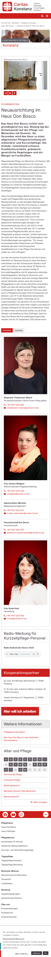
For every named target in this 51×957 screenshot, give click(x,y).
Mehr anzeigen (40, 802)
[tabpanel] (25, 40)
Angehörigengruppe (10, 894)
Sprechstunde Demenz (11, 898)
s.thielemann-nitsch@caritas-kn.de (23, 408)
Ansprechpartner (9, 917)
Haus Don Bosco (7, 26)
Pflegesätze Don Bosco (14, 732)
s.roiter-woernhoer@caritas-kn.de (22, 513)
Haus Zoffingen (8, 831)
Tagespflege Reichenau (12, 864)
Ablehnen (36, 953)
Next (14, 93)
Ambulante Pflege (12, 780)
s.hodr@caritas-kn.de (16, 618)
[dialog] (26, 943)
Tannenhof (6, 879)
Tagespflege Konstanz (11, 860)
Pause (10, 93)
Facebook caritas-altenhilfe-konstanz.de (5, 814)
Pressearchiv (7, 912)
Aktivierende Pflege (13, 774)
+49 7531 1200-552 (15, 615)
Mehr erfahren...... (22, 954)
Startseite (15, 23)
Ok (45, 953)
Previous (6, 93)
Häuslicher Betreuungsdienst (14, 846)
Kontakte (7, 330)
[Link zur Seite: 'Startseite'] (25, 711)
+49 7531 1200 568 (15, 405)
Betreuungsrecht (11, 796)
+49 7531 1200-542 (15, 491)
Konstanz (11, 45)
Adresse (19, 330)
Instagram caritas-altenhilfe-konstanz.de (21, 814)
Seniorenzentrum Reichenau (14, 875)
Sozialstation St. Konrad (12, 841)
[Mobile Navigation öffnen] (47, 16)
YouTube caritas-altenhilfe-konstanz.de (13, 814)
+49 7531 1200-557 (15, 529)
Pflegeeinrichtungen (29, 23)
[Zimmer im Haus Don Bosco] (25, 75)
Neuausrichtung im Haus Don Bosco (30, 26)
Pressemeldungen (9, 908)
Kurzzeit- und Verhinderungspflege (17, 850)
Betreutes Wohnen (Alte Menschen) (20, 791)
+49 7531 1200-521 (15, 510)
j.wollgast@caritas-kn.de (18, 494)
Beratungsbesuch (12, 785)
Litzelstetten (6, 883)
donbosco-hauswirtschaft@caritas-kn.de (25, 532)
